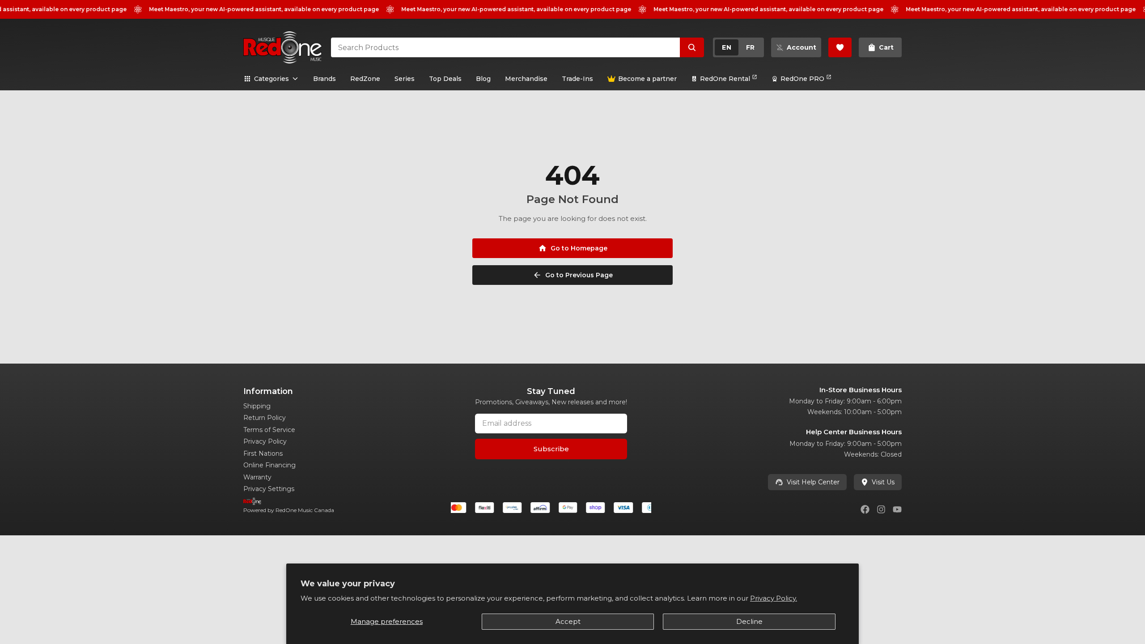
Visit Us (883, 482)
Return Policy (264, 418)
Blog (483, 79)
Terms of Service (269, 430)
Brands (324, 79)
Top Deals (445, 79)
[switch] (738, 47)
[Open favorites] (840, 47)
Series (404, 79)
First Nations (263, 453)
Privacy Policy (265, 441)
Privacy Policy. (773, 598)
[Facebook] (865, 509)
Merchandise (526, 79)
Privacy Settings (268, 489)
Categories (271, 79)
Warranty (257, 477)
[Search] (692, 47)
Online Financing (269, 465)
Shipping (257, 406)
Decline (749, 621)
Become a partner (647, 79)
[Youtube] (897, 509)
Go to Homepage (579, 248)
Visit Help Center (813, 482)
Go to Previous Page (579, 275)
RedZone (365, 79)
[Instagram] (881, 509)
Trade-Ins (577, 79)
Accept (568, 621)
